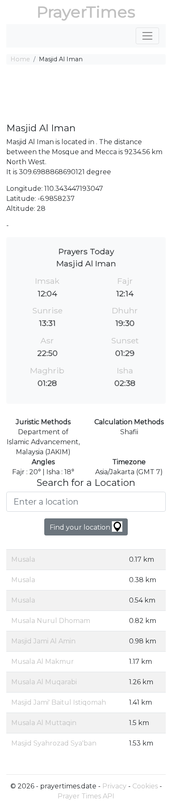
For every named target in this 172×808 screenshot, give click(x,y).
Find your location (81, 527)
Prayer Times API (86, 796)
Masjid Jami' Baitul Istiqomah (58, 702)
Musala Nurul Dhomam (50, 621)
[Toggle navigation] (147, 36)
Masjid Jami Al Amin (43, 641)
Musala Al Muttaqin (43, 723)
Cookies (145, 786)
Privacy (114, 786)
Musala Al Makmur (42, 661)
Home (20, 59)
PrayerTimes (86, 12)
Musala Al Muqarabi (44, 682)
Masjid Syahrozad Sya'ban (53, 743)
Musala (23, 559)
